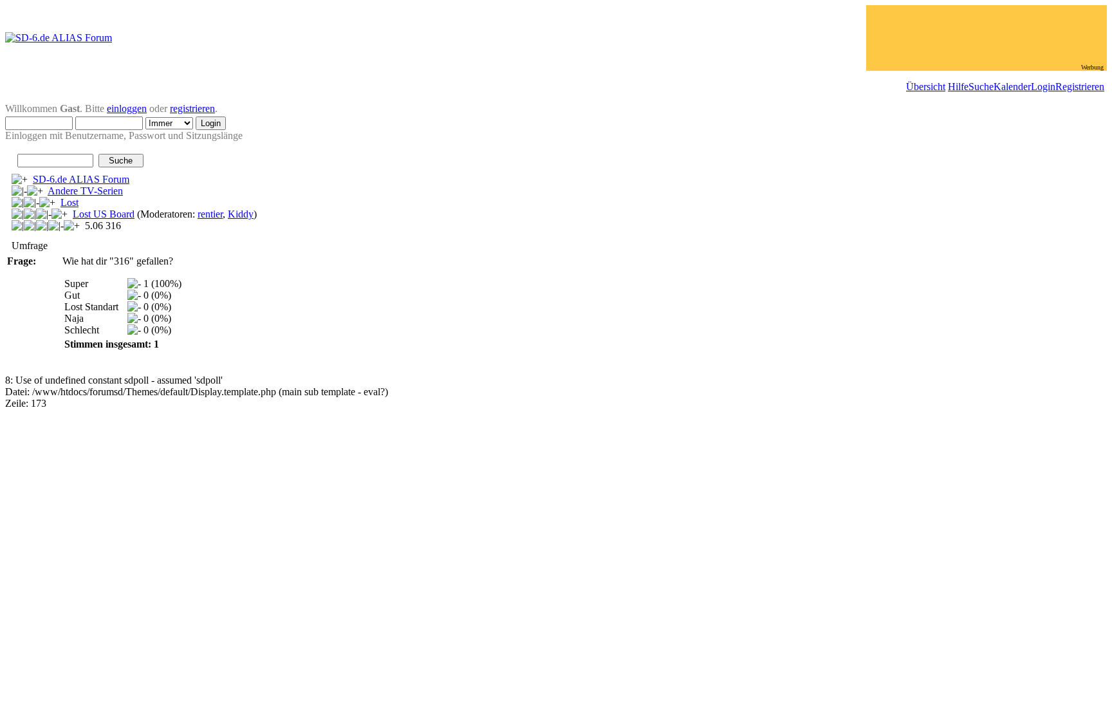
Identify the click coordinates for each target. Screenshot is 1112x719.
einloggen (127, 108)
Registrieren (1079, 86)
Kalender (1012, 86)
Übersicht (925, 86)
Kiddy (241, 214)
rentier (210, 214)
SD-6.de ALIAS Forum (81, 179)
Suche (981, 86)
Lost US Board (103, 214)
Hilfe (958, 86)
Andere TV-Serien (85, 190)
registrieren (192, 108)
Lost (69, 202)
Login (1043, 86)
